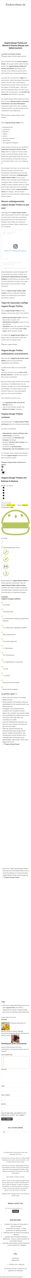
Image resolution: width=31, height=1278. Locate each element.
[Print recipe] (2, 470)
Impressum (15, 1258)
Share (7, 1017)
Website (3, 1104)
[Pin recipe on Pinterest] (2, 468)
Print (14, 1017)
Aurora (4, 1019)
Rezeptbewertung (6, 1055)
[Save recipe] (3, 472)
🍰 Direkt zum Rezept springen (11, 54)
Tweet (3, 1017)
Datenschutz (15, 1260)
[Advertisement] (15, 25)
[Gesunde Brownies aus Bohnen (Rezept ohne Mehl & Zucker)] (15, 1035)
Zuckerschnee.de (15, 4)
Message (4, 1069)
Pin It (11, 1017)
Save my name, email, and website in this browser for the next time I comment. (13, 1114)
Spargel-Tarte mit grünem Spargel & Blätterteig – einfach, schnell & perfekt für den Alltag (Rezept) (16, 1239)
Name (2, 1086)
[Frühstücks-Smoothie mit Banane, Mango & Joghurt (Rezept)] (5, 1023)
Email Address (5, 1095)
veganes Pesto (10, 1007)
